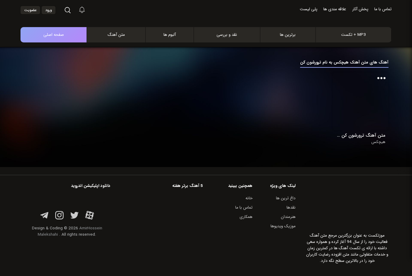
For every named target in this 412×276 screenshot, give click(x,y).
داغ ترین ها (286, 198)
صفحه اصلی (53, 35)
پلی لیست (308, 9)
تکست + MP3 (353, 35)
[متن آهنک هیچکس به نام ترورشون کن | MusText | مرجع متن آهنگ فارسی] (212, 20)
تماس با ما (382, 9)
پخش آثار (360, 9)
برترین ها (288, 35)
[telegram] (44, 219)
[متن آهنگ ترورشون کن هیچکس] (360, 101)
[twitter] (74, 219)
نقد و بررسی (227, 35)
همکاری (245, 217)
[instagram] (59, 219)
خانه (249, 198)
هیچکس (378, 142)
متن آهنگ (116, 35)
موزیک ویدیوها (283, 226)
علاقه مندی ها (334, 9)
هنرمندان (288, 217)
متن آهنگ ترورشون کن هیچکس (360, 135)
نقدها (291, 207)
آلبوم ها (169, 35)
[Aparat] (89, 219)
